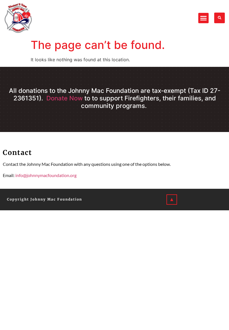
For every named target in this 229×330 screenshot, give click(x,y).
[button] (203, 18)
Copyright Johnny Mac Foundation (44, 199)
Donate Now (64, 98)
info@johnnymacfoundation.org (46, 175)
